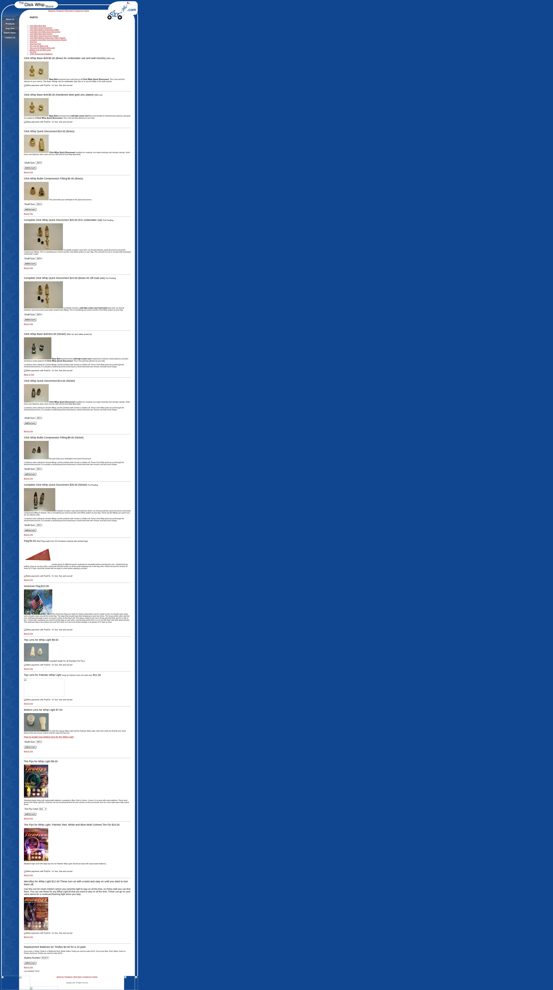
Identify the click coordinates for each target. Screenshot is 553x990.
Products (60, 11)
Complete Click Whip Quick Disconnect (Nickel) (48, 40)
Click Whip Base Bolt (38, 26)
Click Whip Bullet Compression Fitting (44, 30)
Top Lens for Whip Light (39, 46)
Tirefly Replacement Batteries (41, 54)
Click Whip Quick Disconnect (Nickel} (44, 36)
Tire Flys (33, 52)
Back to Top (28, 172)
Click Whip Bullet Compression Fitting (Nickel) (48, 38)
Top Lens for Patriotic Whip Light (42, 48)
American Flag (35, 44)
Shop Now (69, 11)
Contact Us (78, 11)
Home (86, 11)
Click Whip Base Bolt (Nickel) (41, 34)
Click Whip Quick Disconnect (41, 28)
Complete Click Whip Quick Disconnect (45, 32)
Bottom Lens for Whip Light (40, 50)
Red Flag (33, 42)
